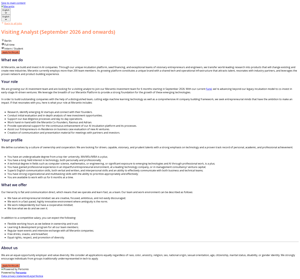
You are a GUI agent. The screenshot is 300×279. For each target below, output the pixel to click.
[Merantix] (7, 6)
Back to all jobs (13, 23)
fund (209, 89)
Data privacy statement (14, 276)
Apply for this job (10, 52)
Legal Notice (35, 276)
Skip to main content (13, 3)
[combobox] (6, 11)
